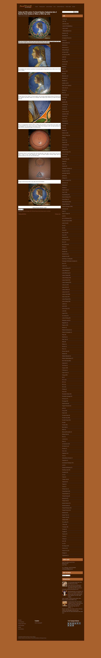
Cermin (63, 106)
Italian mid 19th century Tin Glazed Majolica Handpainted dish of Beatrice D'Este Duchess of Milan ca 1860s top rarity (37, 13)
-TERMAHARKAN (65, 30)
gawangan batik (65, 173)
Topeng (63, 534)
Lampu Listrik (65, 294)
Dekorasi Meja (65, 135)
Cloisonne (64, 121)
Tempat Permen (65, 510)
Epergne (64, 149)
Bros (63, 99)
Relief (63, 429)
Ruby (63, 441)
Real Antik (64, 427)
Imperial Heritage (26, 211)
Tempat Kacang (65, 496)
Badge (63, 66)
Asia (63, 59)
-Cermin (63, 19)
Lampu (63, 265)
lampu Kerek (64, 287)
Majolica (64, 325)
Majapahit (64, 322)
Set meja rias (65, 446)
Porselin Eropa (40, 211)
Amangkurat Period (66, 38)
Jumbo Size (64, 223)
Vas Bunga (64, 545)
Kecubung (64, 237)
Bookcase (64, 78)
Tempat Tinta (65, 517)
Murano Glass (65, 351)
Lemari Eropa (65, 308)
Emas (63, 147)
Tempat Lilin (64, 500)
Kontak (73, 6)
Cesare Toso (64, 111)
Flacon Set (64, 154)
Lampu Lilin (64, 292)
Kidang (63, 246)
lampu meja (64, 296)
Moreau (63, 346)
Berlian (63, 71)
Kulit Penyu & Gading (66, 258)
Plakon (63, 413)
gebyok (63, 175)
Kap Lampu (64, 232)
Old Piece (64, 365)
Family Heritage (65, 151)
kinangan (64, 249)
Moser (63, 348)
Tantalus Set (64, 479)
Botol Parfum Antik (66, 85)
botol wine (64, 87)
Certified (64, 109)
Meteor (63, 344)
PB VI (63, 382)
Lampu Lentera (65, 289)
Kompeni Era (64, 256)
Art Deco (64, 52)
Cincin (63, 118)
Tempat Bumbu (65, 493)
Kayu (63, 235)
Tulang (63, 538)
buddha (63, 102)
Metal (63, 341)
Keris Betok (64, 244)
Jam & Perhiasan (65, 218)
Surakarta (64, 472)
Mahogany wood (65, 320)
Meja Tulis (64, 339)
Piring (36, 211)
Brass (63, 92)
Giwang (63, 187)
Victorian (64, 548)
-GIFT (63, 21)
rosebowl (64, 439)
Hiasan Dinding (65, 197)
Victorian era (64, 550)
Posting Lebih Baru (22, 214)
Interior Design (65, 213)
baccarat (64, 64)
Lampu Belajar (65, 270)
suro (63, 474)
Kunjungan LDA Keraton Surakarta (69, 261)
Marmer (63, 327)
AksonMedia (28, 638)
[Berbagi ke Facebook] (22, 209)
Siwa (63, 455)
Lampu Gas (64, 284)
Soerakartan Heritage (66, 462)
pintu (63, 408)
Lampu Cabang (65, 275)
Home (36, 6)
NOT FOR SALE (32, 211)
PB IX (63, 379)
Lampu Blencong (65, 273)
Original (63, 367)
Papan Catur (64, 372)
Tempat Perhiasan (65, 507)
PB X (63, 386)
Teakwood (64, 481)
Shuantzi (64, 448)
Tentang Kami (42, 6)
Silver (63, 451)
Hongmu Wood (65, 204)
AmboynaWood (65, 42)
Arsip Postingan (21, 625)
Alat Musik (64, 35)
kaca (63, 225)
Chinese (63, 116)
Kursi (63, 263)
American (64, 45)
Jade (63, 216)
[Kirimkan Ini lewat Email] (19, 209)
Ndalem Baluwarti (65, 356)
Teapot (63, 484)
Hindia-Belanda (65, 201)
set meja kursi (65, 443)
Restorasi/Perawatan (66, 432)
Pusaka (63, 424)
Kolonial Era (64, 254)
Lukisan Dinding (65, 318)
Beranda (19, 620)
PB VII (63, 384)
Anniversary (64, 47)
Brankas (63, 90)
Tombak (63, 529)
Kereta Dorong (65, 239)
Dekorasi (64, 132)
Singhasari (64, 453)
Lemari (63, 306)
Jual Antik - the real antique (30, 636)
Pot (62, 422)
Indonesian (64, 208)
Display (63, 142)
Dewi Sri (64, 140)
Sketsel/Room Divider (66, 458)
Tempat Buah (65, 491)
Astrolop (64, 61)
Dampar (63, 130)
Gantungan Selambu (66, 168)
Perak (63, 391)
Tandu (63, 477)
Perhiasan (64, 398)
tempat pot (64, 512)
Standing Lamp (65, 469)
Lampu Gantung (65, 268)
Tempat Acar (64, 488)
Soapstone (64, 460)
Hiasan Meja (64, 199)
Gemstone (64, 182)
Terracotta (64, 522)
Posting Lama (57, 214)
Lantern (63, 303)
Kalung (63, 230)
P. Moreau (64, 370)
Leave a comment (47, 211)
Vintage (63, 553)
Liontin (63, 311)
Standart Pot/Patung (66, 467)
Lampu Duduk (65, 280)
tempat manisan (65, 503)
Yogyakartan (64, 555)
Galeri (63, 163)
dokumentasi (64, 144)
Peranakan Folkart (65, 394)
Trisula (63, 536)
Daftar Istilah (68, 6)
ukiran (63, 541)
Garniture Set (65, 170)
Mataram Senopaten (66, 332)
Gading (63, 161)
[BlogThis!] (20, 209)
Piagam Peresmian (66, 405)
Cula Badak (64, 123)
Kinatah (63, 251)
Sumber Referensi (60, 6)
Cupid (63, 125)
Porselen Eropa (65, 415)
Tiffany (63, 524)
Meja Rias (64, 337)
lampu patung (65, 301)
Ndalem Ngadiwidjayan (67, 358)
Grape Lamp (64, 189)
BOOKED (64, 80)
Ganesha (64, 166)
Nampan (64, 353)
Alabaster (64, 33)
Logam (63, 313)
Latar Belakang (21, 621)
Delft (63, 137)
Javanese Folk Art (65, 220)
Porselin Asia (64, 417)
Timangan (64, 526)
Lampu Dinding (65, 277)
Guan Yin (64, 192)
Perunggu (64, 401)
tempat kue (64, 498)
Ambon (63, 40)
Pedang (63, 389)
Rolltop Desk (64, 434)
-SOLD (63, 28)
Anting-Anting (65, 49)
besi (63, 73)
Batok (63, 68)
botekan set (64, 83)
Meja (63, 334)
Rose (63, 436)
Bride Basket (64, 95)
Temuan (63, 519)
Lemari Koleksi (49, 6)
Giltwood (64, 185)
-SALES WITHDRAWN (66, 26)
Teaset (63, 486)
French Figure (65, 159)
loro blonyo (64, 315)
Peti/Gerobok (65, 403)
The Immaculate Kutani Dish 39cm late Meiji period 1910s (75, 583)
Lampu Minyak (65, 299)
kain (63, 227)
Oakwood (64, 363)
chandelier (64, 113)
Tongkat (63, 531)
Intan (63, 211)
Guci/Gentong (65, 194)
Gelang (63, 178)
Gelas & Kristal (65, 180)
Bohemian (64, 76)
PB (62, 377)
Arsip (54, 6)
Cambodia (64, 104)
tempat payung (65, 505)
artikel (63, 57)
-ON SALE (64, 23)
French (63, 156)
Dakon (63, 128)
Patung (63, 375)
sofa (63, 465)
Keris (63, 242)
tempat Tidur (65, 515)
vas (63, 543)
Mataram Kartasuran (66, 329)
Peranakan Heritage (66, 396)
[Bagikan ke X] (21, 209)
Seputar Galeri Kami (22, 623)
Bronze (63, 97)
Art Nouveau (64, 54)
